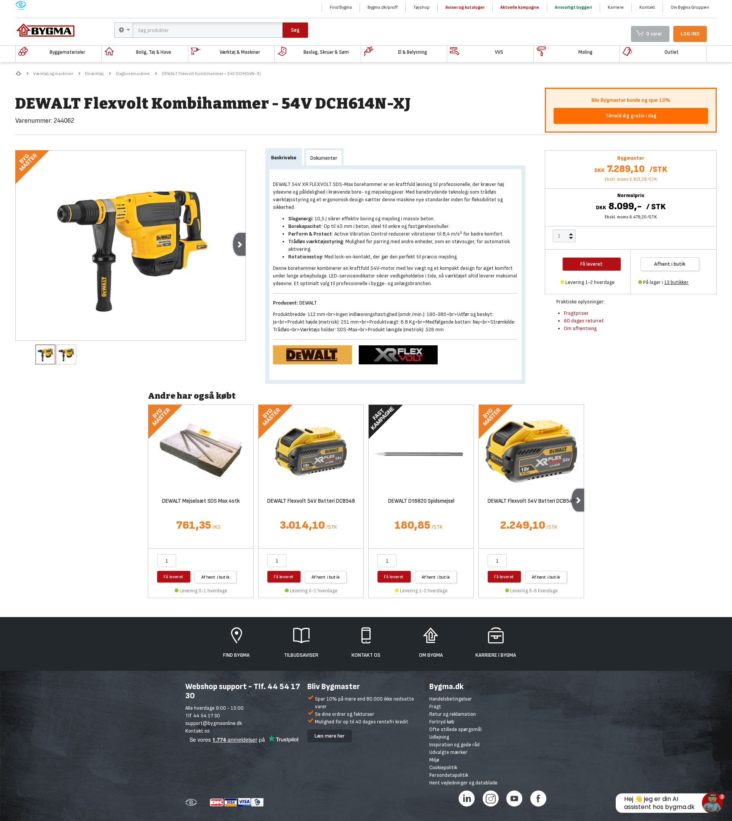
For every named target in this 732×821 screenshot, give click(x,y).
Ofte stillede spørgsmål (455, 729)
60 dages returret (584, 320)
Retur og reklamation (452, 714)
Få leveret (174, 576)
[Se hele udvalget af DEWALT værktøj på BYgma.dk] (316, 354)
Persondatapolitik (448, 775)
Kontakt (647, 7)
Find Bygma (341, 7)
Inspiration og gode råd (454, 744)
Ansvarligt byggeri (573, 7)
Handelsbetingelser (450, 699)
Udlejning (439, 737)
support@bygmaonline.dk (213, 723)
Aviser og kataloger (465, 7)
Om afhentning (580, 328)
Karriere (616, 7)
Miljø (434, 760)
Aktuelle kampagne (519, 7)
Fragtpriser (576, 313)
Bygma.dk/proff (383, 7)
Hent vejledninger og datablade (463, 782)
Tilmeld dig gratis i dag (631, 115)
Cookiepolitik (443, 767)
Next (239, 244)
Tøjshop (421, 7)
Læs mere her (330, 736)
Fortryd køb (441, 721)
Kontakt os (197, 731)
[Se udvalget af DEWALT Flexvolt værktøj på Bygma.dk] (401, 354)
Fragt (435, 706)
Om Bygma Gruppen (690, 7)
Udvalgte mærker (448, 752)
